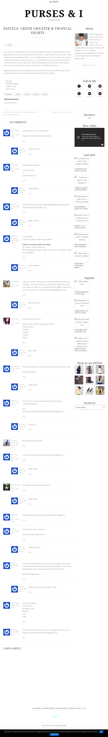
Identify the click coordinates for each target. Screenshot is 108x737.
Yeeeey (25, 332)
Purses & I (54, 13)
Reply (24, 141)
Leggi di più (54, 734)
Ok (101, 732)
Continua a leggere (89, 65)
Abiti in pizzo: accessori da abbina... (79, 265)
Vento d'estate (28, 327)
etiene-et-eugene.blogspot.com (34, 534)
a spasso (26, 329)
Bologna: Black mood (62, 112)
